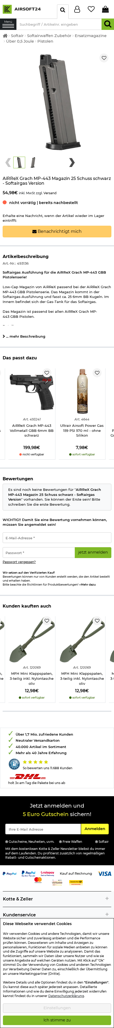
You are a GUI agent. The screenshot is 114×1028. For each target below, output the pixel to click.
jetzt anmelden (93, 552)
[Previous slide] (8, 162)
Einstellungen (57, 1008)
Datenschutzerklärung (66, 996)
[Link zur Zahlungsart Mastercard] (38, 879)
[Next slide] (72, 162)
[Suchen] (108, 24)
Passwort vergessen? (19, 562)
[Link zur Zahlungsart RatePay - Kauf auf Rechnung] (47, 873)
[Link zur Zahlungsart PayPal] (9, 873)
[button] (19, 163)
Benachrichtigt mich (59, 231)
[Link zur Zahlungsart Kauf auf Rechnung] (76, 873)
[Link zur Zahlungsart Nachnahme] (76, 882)
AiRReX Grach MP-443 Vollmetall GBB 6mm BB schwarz (32, 430)
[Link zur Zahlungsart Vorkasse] (57, 882)
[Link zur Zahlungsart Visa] (104, 873)
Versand (49, 193)
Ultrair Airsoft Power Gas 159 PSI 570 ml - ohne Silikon (82, 430)
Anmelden (96, 828)
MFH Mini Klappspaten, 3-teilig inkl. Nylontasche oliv (32, 678)
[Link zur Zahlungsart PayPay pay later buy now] (29, 873)
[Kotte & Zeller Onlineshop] (27, 9)
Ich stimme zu (57, 1020)
